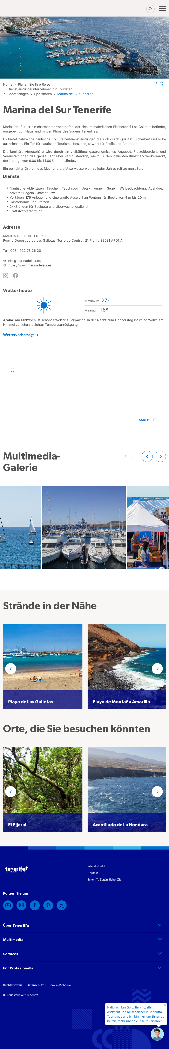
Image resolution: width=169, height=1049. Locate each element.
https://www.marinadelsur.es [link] (29, 265)
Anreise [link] (145, 420)
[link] (7, 84)
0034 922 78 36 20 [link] (25, 250)
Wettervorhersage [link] (19, 334)
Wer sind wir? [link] (96, 866)
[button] (12, 370)
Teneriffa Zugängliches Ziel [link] (105, 879)
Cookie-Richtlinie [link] (59, 985)
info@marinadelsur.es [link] (24, 261)
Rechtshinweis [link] (12, 985)
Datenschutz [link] (35, 985)
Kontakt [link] (93, 873)
